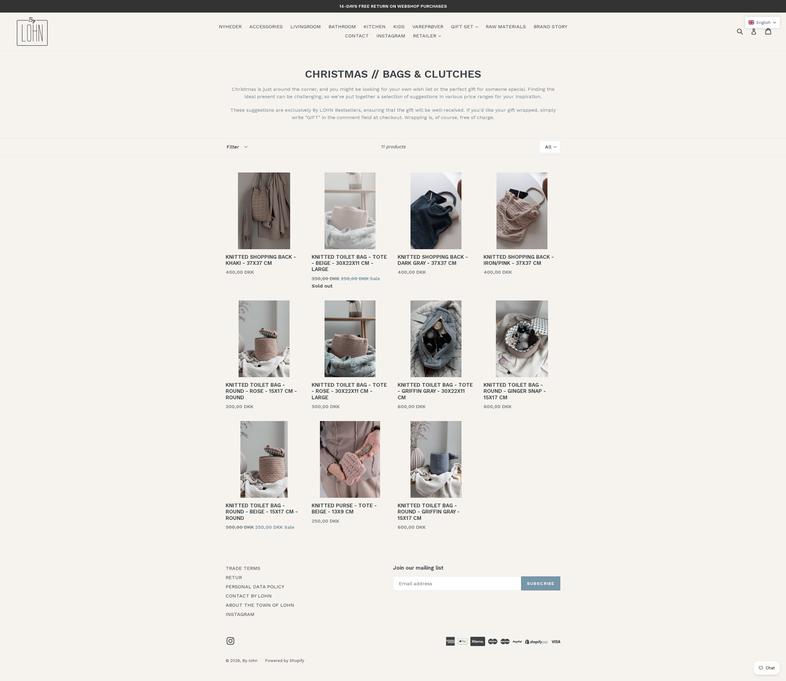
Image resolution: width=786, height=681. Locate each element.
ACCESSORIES (266, 26)
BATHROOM (342, 26)
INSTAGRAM (390, 36)
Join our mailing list (418, 568)
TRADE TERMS (243, 568)
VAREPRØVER (427, 26)
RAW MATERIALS (506, 26)
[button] (762, 22)
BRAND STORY (550, 26)
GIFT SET (463, 26)
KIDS (399, 26)
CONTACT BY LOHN (249, 596)
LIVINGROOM (305, 26)
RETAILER (425, 36)
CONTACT (357, 36)
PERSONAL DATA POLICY (255, 587)
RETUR (234, 577)
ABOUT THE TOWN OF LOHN (260, 605)
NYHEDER (230, 26)
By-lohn (250, 660)
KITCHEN (375, 26)
